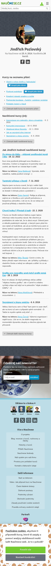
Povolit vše (25, 549)
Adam (37, 414)
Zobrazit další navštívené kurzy (19, 141)
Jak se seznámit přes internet (18, 132)
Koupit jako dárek (18, 85)
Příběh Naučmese (25, 449)
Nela (14, 414)
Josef (22, 414)
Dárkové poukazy (25, 490)
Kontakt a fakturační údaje (25, 466)
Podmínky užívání (25, 495)
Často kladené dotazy (25, 486)
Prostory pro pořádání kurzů (25, 461)
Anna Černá (23, 317)
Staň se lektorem (25, 478)
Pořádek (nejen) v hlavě (16, 104)
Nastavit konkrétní (25, 557)
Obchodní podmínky (25, 499)
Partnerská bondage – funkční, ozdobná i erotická (26, 100)
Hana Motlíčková (25, 292)
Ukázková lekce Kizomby (16, 129)
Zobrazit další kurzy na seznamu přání (22, 109)
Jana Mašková (24, 171)
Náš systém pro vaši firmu (25, 457)
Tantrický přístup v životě (14, 181)
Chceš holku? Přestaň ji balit (16, 210)
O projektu (25, 434)
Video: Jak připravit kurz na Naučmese (25, 482)
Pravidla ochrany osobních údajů (25, 507)
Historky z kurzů (25, 445)
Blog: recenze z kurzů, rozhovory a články (25, 440)
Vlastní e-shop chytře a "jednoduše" (21, 82)
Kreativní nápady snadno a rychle (20, 96)
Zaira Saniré (23, 195)
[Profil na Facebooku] (22, 62)
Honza (29, 414)
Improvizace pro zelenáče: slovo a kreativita (24, 120)
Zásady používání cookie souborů (25, 503)
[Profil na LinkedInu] (28, 62)
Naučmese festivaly (25, 453)
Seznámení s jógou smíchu (17, 136)
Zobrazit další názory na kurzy (19, 334)
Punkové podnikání (14, 91)
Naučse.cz (11, 3)
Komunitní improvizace (15, 126)
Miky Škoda (23, 258)
